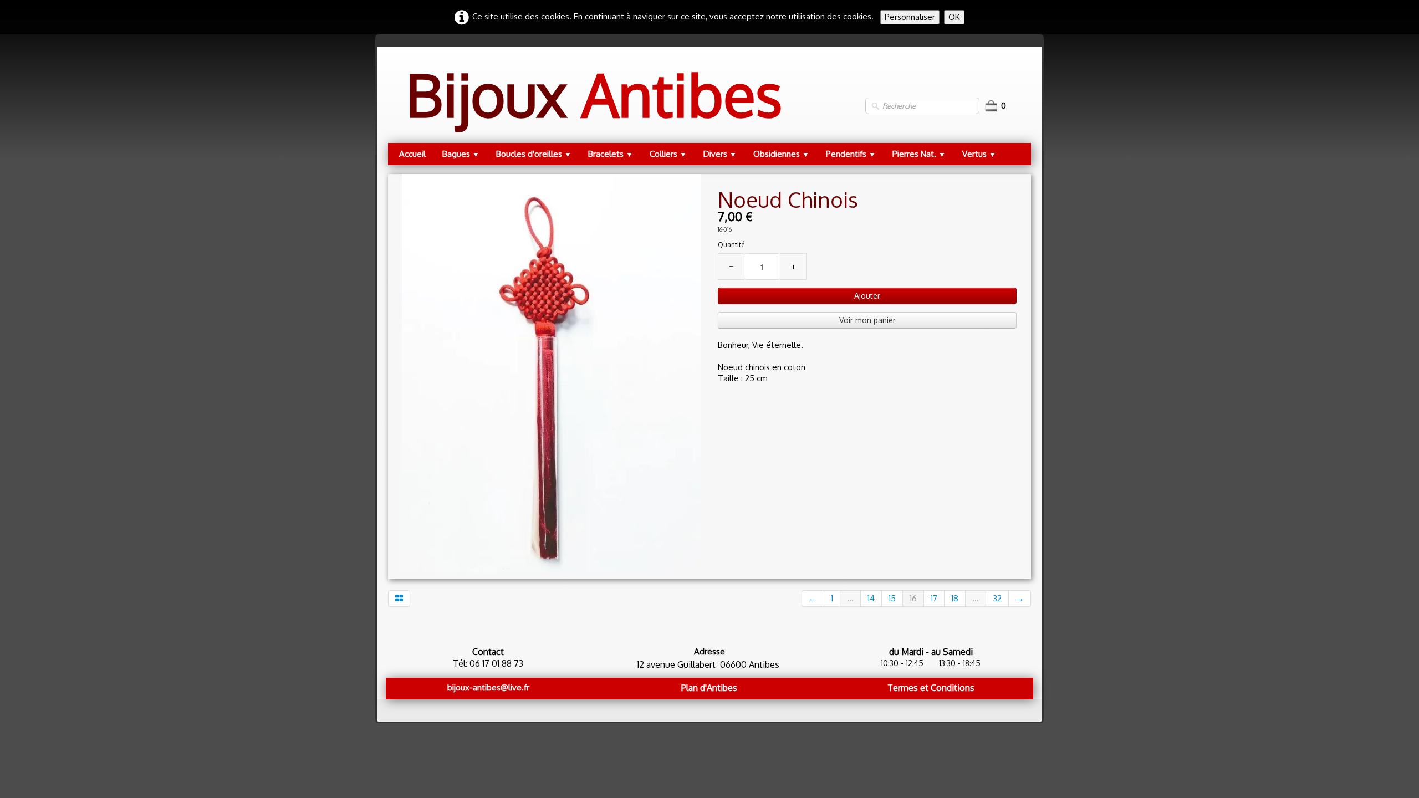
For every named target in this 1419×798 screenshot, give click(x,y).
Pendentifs (851, 154)
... (850, 598)
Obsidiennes (781, 154)
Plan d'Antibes (709, 687)
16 (913, 598)
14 (871, 598)
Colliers (668, 154)
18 (954, 598)
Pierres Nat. (919, 154)
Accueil (412, 154)
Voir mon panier (867, 320)
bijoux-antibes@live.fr (488, 687)
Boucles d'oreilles (533, 154)
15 (892, 598)
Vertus (979, 154)
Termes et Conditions (930, 687)
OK (954, 17)
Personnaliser (910, 17)
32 (997, 598)
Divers (720, 154)
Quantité (731, 245)
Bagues (460, 154)
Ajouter (867, 295)
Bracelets (610, 154)
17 (934, 598)
